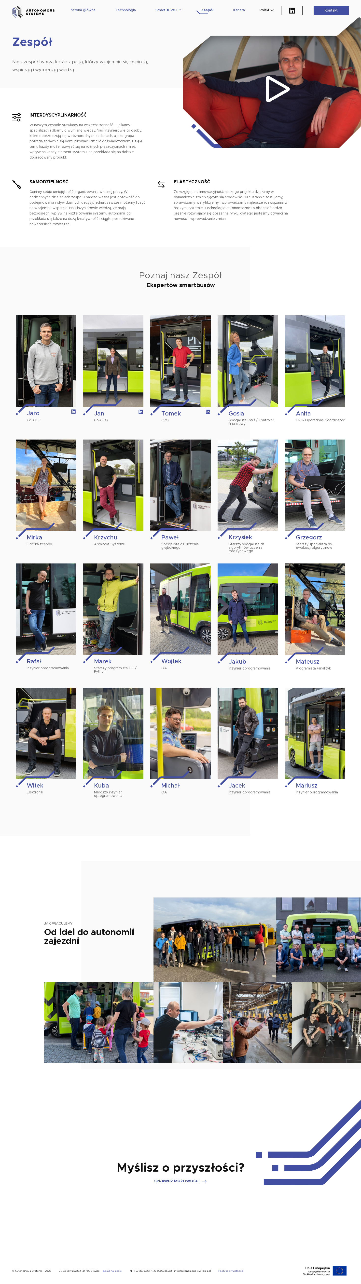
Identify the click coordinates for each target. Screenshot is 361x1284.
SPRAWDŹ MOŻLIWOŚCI (176, 1181)
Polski (264, 10)
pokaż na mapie (112, 1271)
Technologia (125, 10)
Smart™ (168, 10)
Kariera (239, 10)
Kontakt (331, 10)
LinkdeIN (292, 11)
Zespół (207, 10)
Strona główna (83, 10)
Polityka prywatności (231, 1271)
